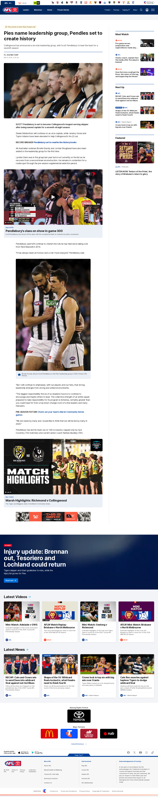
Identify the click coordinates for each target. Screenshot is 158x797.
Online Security (117, 791)
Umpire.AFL (85, 774)
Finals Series (63, 10)
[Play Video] (53, 197)
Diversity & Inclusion (51, 778)
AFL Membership (87, 783)
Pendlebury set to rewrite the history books (55, 142)
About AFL (47, 765)
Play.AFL (84, 765)
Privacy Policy (22, 770)
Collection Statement (32, 770)
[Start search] (141, 9)
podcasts (125, 167)
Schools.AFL (86, 778)
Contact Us (48, 783)
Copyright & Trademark (100, 791)
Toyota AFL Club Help (51, 774)
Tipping (125, 10)
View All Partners (77, 744)
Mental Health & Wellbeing (53, 770)
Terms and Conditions (69, 791)
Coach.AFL (85, 770)
